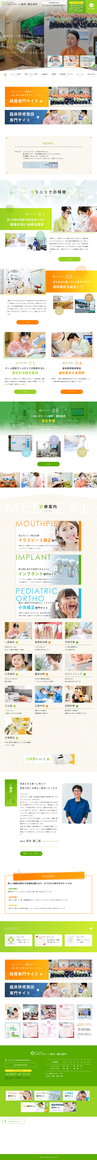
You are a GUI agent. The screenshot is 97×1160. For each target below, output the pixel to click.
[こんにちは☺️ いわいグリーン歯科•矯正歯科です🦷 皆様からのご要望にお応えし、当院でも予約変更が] (12, 1030)
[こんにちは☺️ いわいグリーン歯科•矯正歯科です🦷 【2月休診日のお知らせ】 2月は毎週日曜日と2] (66, 1012)
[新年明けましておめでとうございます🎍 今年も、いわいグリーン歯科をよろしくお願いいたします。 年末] (48, 1030)
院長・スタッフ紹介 (31, 853)
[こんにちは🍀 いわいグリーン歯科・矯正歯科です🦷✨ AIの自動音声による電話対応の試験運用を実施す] (84, 1030)
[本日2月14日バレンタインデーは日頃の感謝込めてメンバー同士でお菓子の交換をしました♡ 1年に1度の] (48, 1012)
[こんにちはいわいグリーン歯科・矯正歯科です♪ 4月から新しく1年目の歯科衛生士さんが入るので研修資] (12, 1012)
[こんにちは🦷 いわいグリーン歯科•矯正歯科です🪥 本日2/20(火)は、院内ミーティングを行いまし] (30, 1012)
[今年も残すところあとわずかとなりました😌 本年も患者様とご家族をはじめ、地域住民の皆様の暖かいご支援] (66, 1030)
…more (27, 942)
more (69, 259)
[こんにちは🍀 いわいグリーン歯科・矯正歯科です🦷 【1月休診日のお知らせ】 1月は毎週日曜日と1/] (30, 1030)
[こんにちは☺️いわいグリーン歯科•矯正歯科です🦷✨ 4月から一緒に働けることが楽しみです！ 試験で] (84, 1012)
